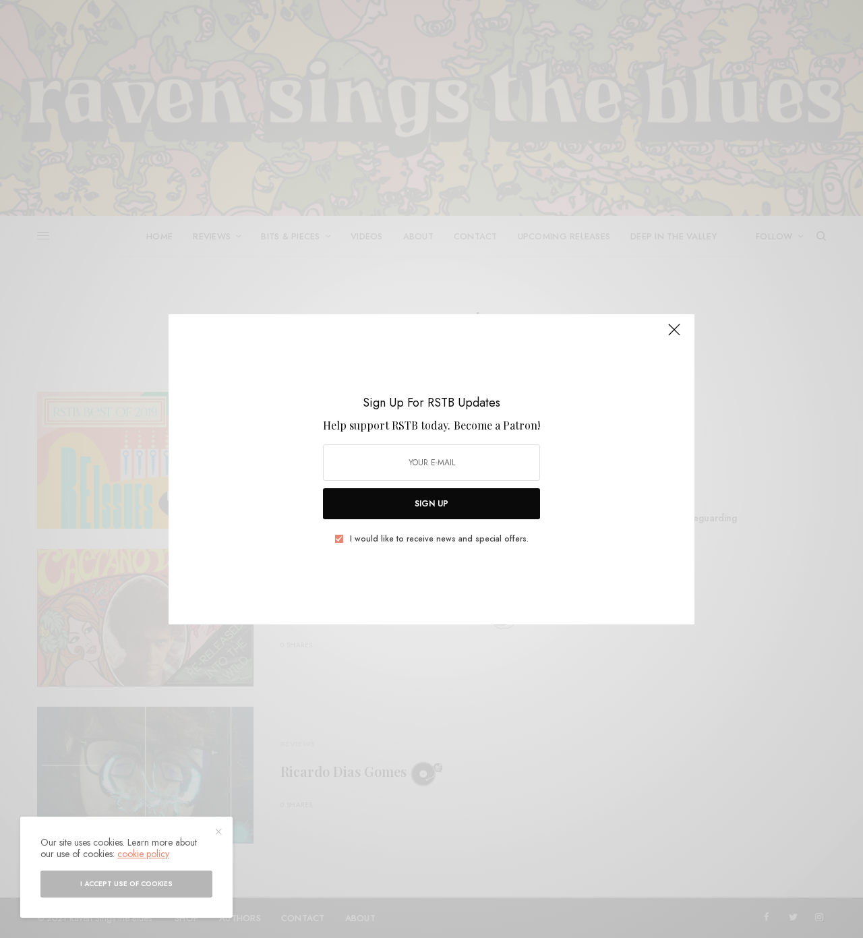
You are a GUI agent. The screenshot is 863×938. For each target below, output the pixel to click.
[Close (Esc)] (674, 336)
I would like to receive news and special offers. (439, 539)
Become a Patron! (497, 425)
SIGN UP (431, 504)
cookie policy (143, 853)
